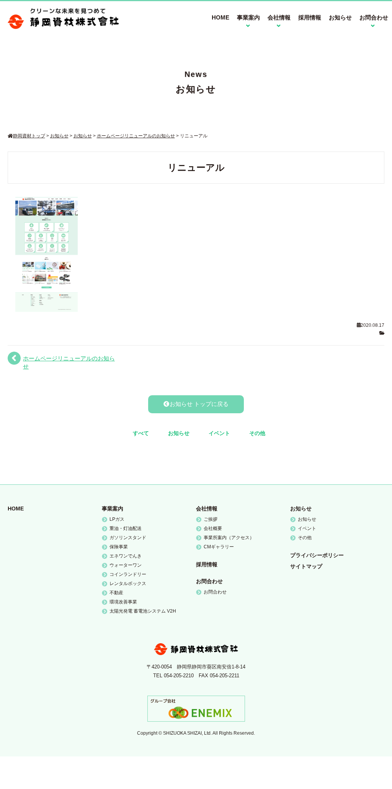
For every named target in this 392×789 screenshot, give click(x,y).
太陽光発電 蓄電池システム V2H (142, 611)
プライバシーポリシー (317, 555)
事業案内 (112, 508)
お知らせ (340, 17)
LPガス (116, 519)
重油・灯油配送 (125, 528)
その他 (257, 433)
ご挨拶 (210, 519)
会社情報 (206, 508)
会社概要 (213, 528)
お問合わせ (209, 581)
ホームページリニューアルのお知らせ (69, 362)
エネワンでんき (125, 556)
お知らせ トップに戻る (199, 404)
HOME (220, 17)
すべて (141, 433)
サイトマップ (306, 566)
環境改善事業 (123, 602)
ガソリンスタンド (127, 537)
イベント (219, 433)
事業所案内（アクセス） (229, 537)
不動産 (116, 592)
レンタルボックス (127, 583)
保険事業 (118, 546)
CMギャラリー (219, 546)
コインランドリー (127, 574)
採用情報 (309, 17)
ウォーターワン (125, 565)
